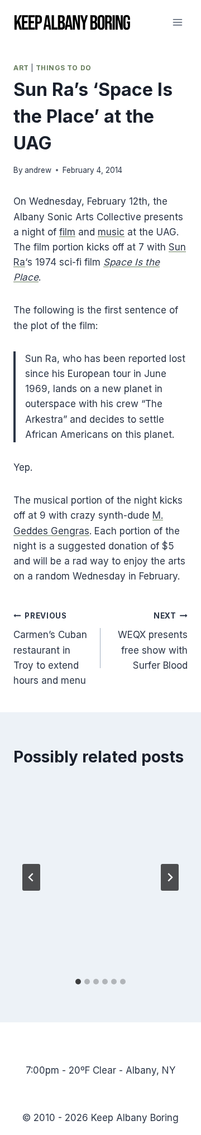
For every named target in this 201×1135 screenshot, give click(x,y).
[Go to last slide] (31, 877)
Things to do (64, 68)
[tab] (78, 981)
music (111, 232)
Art (21, 68)
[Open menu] (177, 22)
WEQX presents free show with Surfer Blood (153, 641)
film (67, 232)
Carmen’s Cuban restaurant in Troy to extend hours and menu (50, 648)
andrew (38, 170)
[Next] (170, 877)
